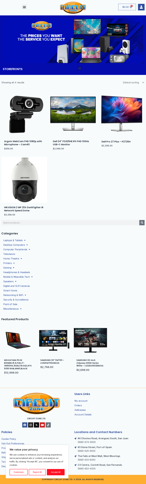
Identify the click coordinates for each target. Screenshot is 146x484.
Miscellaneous (11, 308)
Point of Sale (10, 304)
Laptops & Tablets (13, 240)
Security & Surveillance (16, 299)
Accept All (55, 472)
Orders (78, 405)
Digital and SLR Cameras (16, 286)
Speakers (8, 281)
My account (80, 400)
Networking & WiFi (13, 295)
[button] (24, 7)
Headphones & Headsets (16, 272)
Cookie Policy (8, 438)
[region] (37, 461)
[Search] (142, 222)
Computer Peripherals (15, 249)
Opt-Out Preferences (12, 443)
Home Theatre (11, 258)
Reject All (37, 472)
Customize (19, 472)
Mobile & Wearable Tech (16, 276)
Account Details (83, 414)
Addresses (80, 410)
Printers (7, 263)
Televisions (9, 254)
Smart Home (10, 290)
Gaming (7, 267)
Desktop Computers (14, 244)
